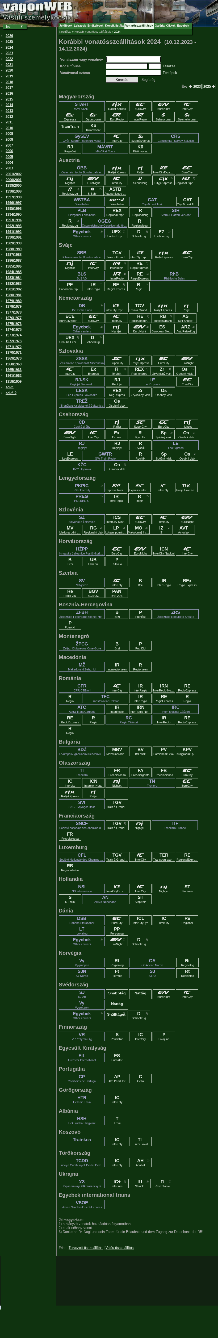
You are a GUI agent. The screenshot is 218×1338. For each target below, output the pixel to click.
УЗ (82, 1183)
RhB (174, 276)
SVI (82, 804)
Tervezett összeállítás (86, 1248)
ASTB (115, 191)
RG (93, 530)
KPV (187, 751)
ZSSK (82, 360)
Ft (117, 973)
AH (140, 1162)
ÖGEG (104, 223)
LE (152, 381)
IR (93, 286)
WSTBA (82, 201)
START (82, 106)
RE (139, 265)
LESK (81, 392)
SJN (82, 973)
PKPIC (82, 487)
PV (163, 751)
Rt (117, 962)
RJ (70, 148)
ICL (140, 920)
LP (116, 530)
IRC (176, 709)
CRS (176, 138)
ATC (82, 709)
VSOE (82, 1204)
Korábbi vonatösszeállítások (92, 31)
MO (139, 530)
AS (185, 318)
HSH (82, 1120)
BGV (93, 593)
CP (82, 1078)
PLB (81, 212)
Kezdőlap (65, 31)
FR (117, 772)
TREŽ (82, 403)
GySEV (82, 138)
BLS (82, 276)
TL (140, 1141)
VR (82, 1036)
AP (116, 1078)
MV (70, 530)
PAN (117, 593)
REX (117, 212)
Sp (163, 434)
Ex (93, 371)
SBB (82, 254)
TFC (105, 698)
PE (70, 286)
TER (164, 857)
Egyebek (82, 233)
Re (70, 593)
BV (140, 751)
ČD (82, 424)
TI (82, 772)
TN (152, 783)
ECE (70, 318)
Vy (82, 962)
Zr (161, 371)
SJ (152, 973)
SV (82, 582)
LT (82, 931)
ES (162, 328)
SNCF (82, 825)
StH (176, 212)
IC (70, 783)
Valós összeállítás (120, 1248)
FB (164, 772)
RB (163, 318)
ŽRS (175, 614)
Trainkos (82, 1139)
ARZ (186, 328)
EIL (82, 1057)
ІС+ (117, 1183)
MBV (117, 751)
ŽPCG (82, 645)
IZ (161, 530)
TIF (175, 825)
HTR (82, 1099)
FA (140, 772)
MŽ (82, 666)
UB (93, 561)
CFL (82, 857)
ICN (163, 551)
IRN (164, 687)
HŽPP (82, 551)
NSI (82, 888)
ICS (117, 519)
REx (187, 582)
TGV (117, 254)
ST (187, 888)
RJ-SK (82, 381)
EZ (161, 233)
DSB (81, 920)
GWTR (105, 456)
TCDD (82, 1162)
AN (105, 899)
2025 (207, 87)
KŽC (82, 466)
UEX (116, 233)
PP (117, 931)
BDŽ (82, 751)
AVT (183, 530)
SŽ (82, 519)
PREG (82, 498)
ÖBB (81, 169)
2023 (196, 87)
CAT (152, 201)
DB (82, 307)
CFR (82, 687)
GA (152, 962)
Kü (93, 127)
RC (129, 719)
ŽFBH (82, 614)
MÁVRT (105, 148)
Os (184, 371)
